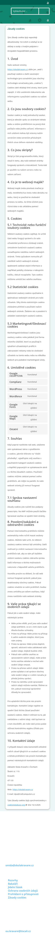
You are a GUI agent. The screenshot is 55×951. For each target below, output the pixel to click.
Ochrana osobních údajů (23, 890)
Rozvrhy (13, 880)
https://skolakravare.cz (17, 69)
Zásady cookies (17, 897)
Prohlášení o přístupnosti (23, 894)
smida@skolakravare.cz (19, 865)
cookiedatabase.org (16, 805)
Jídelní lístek (15, 887)
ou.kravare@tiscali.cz (18, 931)
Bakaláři (13, 883)
